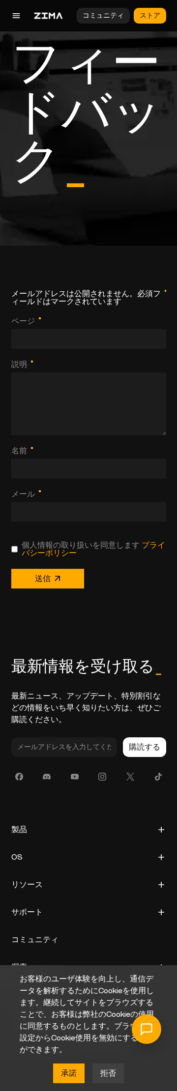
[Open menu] (39, 16)
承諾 (69, 1073)
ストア (150, 15)
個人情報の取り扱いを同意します (93, 549)
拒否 (108, 1073)
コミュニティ (103, 15)
